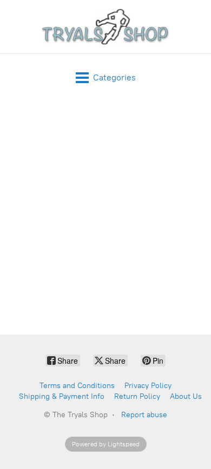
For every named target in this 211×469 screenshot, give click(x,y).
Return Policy (137, 396)
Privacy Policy (148, 385)
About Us (186, 396)
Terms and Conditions (77, 385)
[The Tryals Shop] (105, 26)
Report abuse (144, 414)
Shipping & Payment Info (61, 396)
